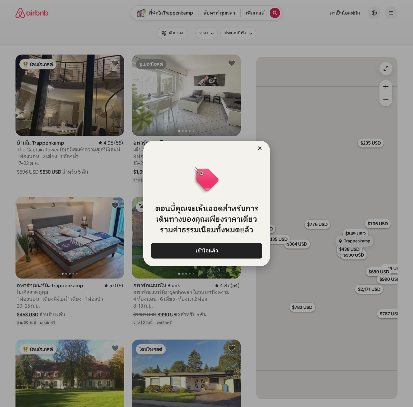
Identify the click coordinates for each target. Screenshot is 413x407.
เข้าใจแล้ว (206, 250)
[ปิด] (259, 148)
